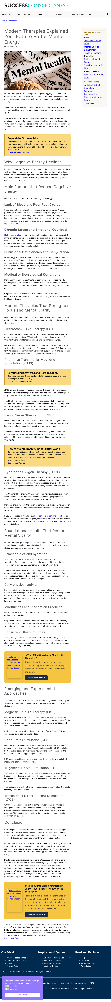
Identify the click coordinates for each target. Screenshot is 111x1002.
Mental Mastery (24, 14)
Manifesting (41, 14)
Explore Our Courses (13, 938)
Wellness (13, 20)
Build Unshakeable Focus (93, 60)
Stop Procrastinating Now (94, 67)
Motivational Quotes (52, 963)
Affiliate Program (88, 963)
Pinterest (30, 971)
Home (4, 20)
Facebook (17, 971)
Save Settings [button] (22, 995)
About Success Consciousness (20, 958)
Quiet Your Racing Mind (93, 42)
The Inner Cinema (92, 53)
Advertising (86, 966)
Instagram (40, 971)
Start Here (92, 14)
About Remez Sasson (16, 960)
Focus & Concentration (91, 93)
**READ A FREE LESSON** (19, 152)
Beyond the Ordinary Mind (94, 76)
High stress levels (12, 235)
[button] (108, 14)
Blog (83, 958)
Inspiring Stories (51, 966)
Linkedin (50, 971)
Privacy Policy (13, 966)
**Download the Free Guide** (21, 381)
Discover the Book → (36, 678)
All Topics (85, 960)
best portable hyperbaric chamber (49, 516)
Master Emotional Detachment (92, 48)
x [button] (41, 978)
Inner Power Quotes (52, 960)
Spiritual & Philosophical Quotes (57, 958)
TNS (6, 773)
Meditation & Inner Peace (93, 99)
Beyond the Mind (78, 14)
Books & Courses (59, 14)
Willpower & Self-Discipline (92, 86)
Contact (10, 963)
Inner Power (6, 14)
